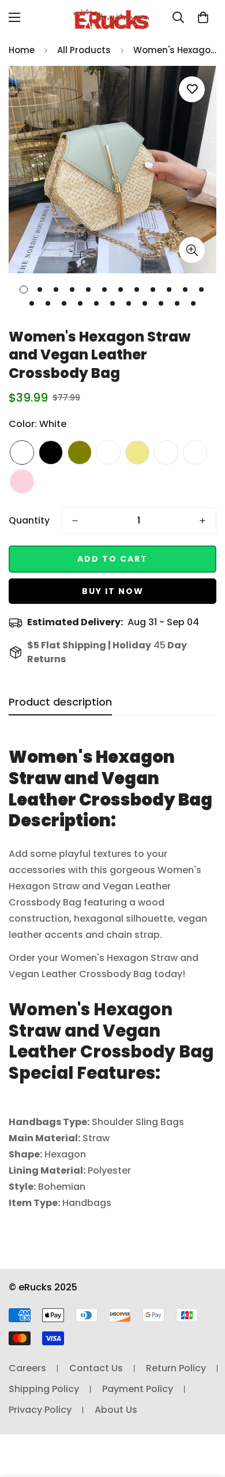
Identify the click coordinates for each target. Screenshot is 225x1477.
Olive (79, 452)
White (21, 452)
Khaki (137, 452)
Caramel (108, 452)
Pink (21, 481)
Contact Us (96, 1368)
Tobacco (195, 452)
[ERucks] (112, 17)
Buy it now (113, 591)
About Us (116, 1409)
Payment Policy (137, 1389)
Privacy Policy (40, 1409)
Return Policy (176, 1368)
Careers (27, 1368)
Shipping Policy (44, 1389)
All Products (84, 50)
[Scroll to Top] (204, 1415)
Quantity (29, 520)
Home (22, 50)
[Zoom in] (192, 250)
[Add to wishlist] (192, 89)
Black (50, 452)
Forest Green (166, 452)
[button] (203, 17)
